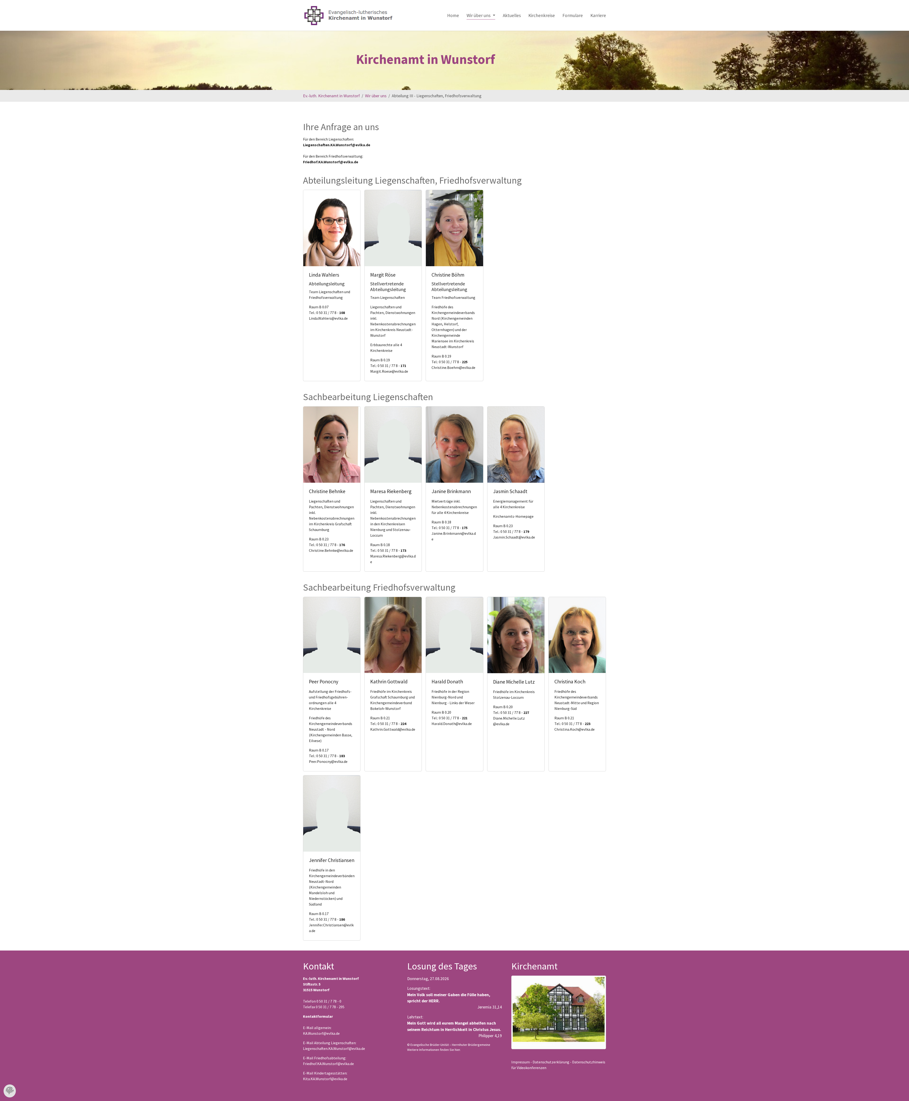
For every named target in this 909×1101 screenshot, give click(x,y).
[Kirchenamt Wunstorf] (559, 1009)
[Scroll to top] (898, 1090)
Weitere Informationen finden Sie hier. (434, 1050)
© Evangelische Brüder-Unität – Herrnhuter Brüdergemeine (448, 1045)
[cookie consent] (9, 1091)
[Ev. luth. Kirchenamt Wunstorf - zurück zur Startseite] (348, 15)
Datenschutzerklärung (551, 1062)
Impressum (520, 1062)
